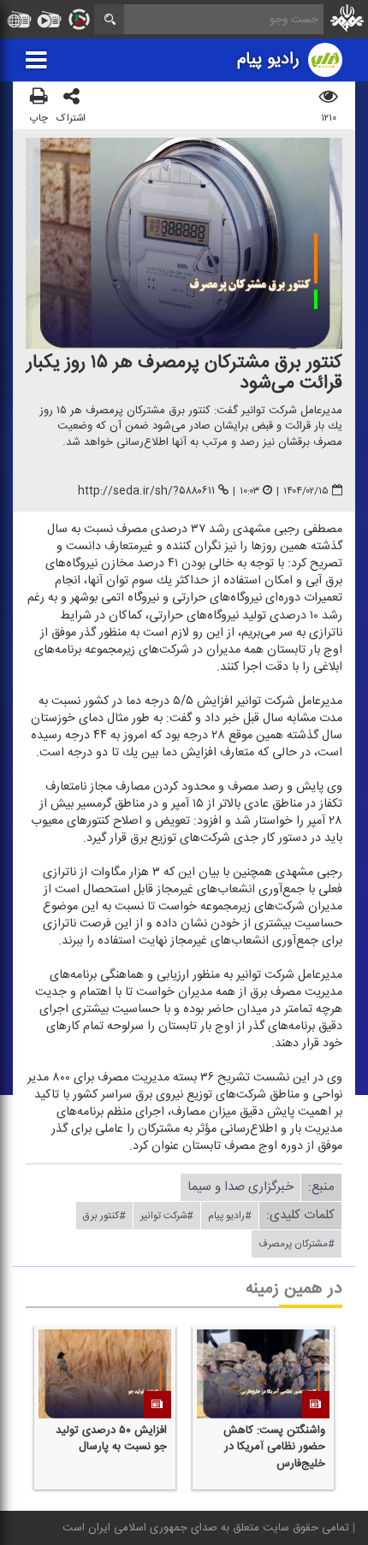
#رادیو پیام (230, 1215)
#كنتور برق (104, 1215)
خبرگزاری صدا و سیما (240, 1187)
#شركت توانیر (166, 1215)
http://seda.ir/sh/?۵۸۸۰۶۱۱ (146, 491)
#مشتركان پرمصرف (296, 1243)
